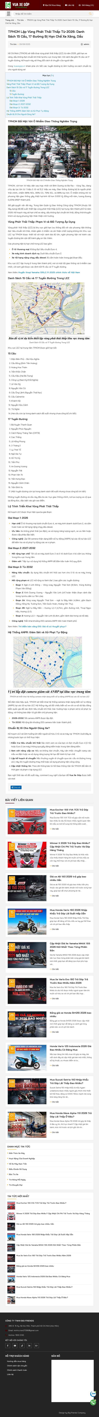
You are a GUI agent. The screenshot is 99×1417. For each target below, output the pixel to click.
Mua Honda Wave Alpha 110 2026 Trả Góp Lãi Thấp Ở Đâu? (71, 1115)
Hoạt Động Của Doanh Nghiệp (22, 1158)
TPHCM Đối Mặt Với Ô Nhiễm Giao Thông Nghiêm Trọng (31, 80)
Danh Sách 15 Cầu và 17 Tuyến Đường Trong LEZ (28, 87)
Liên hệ (10, 1374)
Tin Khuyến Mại (15, 1185)
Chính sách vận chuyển (17, 1366)
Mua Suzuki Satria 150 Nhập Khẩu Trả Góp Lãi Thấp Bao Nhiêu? (69, 1081)
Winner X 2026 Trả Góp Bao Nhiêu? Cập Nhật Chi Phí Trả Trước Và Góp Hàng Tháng (70, 847)
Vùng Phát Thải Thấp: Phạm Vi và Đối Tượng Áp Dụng (30, 84)
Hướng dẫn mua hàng (16, 1361)
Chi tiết (55, 829)
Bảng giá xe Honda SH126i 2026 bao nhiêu (70, 1014)
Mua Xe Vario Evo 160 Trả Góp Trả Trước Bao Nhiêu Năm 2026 (69, 981)
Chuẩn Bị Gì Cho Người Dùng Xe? (21, 114)
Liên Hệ (71, 5)
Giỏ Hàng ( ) (87, 5)
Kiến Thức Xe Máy (17, 1153)
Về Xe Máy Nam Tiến (18, 1164)
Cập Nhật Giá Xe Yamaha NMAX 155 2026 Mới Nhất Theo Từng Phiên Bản (70, 947)
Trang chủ (9, 20)
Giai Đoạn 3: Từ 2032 (19, 107)
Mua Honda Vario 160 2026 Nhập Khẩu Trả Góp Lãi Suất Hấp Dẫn (68, 912)
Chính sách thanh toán (17, 1370)
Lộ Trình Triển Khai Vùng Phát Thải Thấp (24, 97)
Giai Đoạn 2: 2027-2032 (20, 104)
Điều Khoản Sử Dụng (18, 1169)
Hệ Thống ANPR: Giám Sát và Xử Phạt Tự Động (28, 111)
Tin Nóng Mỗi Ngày (17, 1180)
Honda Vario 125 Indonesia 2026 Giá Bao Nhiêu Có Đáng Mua (70, 1048)
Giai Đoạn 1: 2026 (17, 101)
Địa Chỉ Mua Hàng (53, 5)
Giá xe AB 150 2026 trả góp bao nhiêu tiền (68, 878)
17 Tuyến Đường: (17, 94)
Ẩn (52, 75)
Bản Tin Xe (13, 1174)
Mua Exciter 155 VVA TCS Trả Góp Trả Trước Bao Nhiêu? (69, 811)
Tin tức (20, 20)
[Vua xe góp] (17, 5)
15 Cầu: (13, 91)
